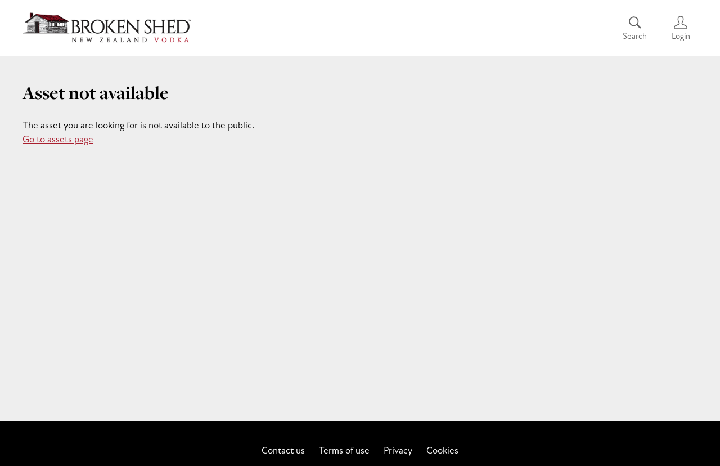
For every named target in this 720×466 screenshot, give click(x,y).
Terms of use (344, 450)
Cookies (442, 450)
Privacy (398, 450)
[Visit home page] (106, 28)
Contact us (283, 450)
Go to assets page (57, 139)
